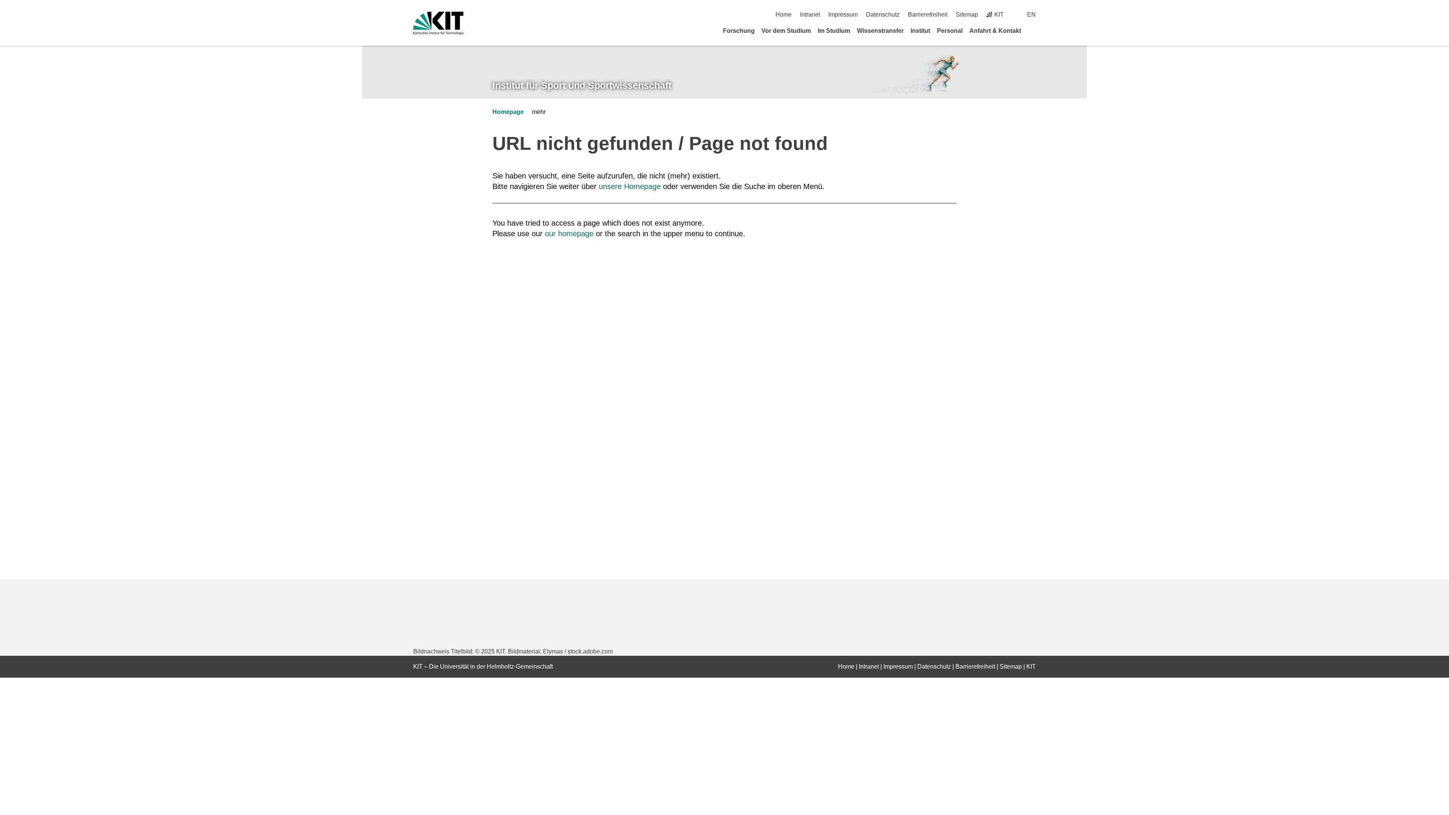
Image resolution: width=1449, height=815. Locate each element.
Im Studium (834, 31)
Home (783, 14)
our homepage (569, 233)
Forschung (739, 31)
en (1031, 14)
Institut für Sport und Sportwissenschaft (581, 85)
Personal (950, 31)
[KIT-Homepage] (438, 23)
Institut (920, 31)
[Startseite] (1033, 30)
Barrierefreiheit (928, 14)
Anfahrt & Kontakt (995, 31)
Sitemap (967, 14)
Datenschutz (883, 14)
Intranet (810, 14)
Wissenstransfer (880, 31)
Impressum (843, 14)
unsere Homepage (630, 186)
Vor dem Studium (786, 31)
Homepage (508, 112)
